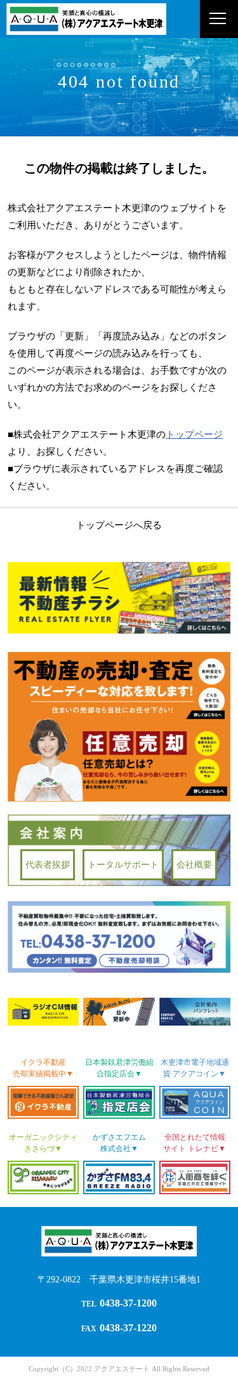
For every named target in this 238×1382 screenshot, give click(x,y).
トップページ (194, 434)
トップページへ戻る (119, 525)
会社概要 (194, 865)
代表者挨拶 (47, 865)
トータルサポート (123, 865)
